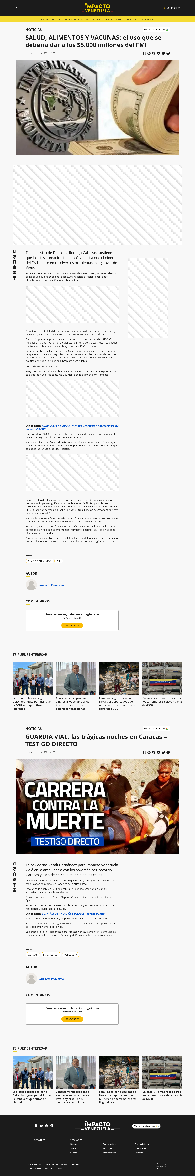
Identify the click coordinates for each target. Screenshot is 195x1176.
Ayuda (59, 1168)
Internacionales (113, 19)
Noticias (45, 19)
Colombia (67, 19)
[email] (163, 53)
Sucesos (56, 19)
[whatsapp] (149, 53)
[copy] (168, 53)
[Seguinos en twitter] (35, 1126)
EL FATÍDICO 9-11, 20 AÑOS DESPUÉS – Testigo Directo (73, 913)
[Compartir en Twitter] (158, 53)
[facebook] (153, 53)
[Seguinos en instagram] (46, 1126)
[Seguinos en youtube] (41, 1126)
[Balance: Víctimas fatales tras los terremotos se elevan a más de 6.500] (162, 678)
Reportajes (97, 19)
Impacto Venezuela (51, 585)
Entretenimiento (132, 19)
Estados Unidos (82, 19)
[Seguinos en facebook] (51, 1126)
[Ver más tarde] (144, 53)
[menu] (15, 7)
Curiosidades (149, 19)
